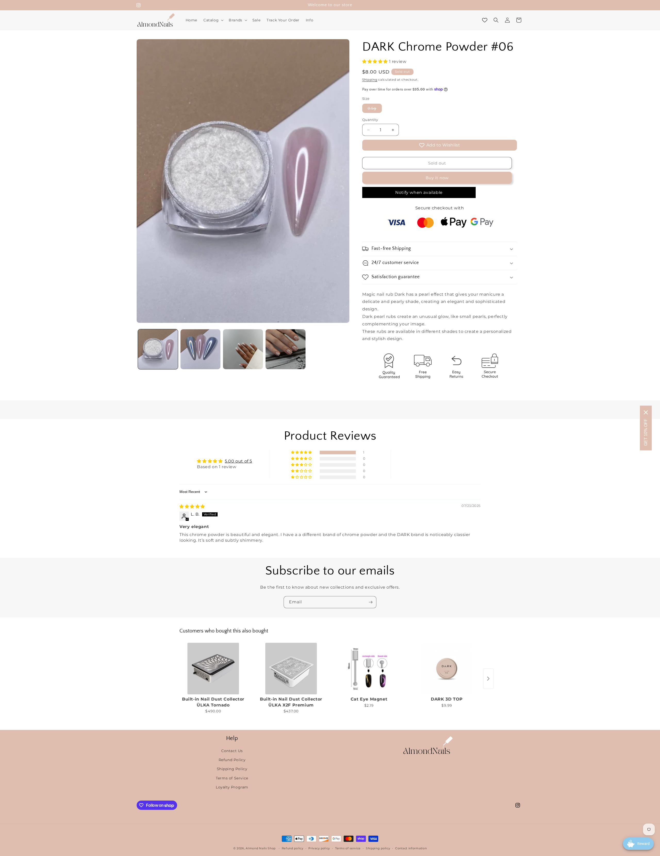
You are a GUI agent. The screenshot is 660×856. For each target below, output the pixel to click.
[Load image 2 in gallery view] (200, 349)
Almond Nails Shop (261, 848)
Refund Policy (232, 760)
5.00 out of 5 (238, 461)
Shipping (369, 79)
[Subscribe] (370, 602)
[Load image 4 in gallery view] (286, 349)
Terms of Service (232, 778)
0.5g (375, 109)
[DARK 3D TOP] (446, 668)
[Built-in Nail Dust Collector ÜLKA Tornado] (213, 668)
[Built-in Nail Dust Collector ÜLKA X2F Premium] (291, 668)
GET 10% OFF (646, 432)
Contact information (411, 848)
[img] (192, 506)
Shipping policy (378, 848)
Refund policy (292, 848)
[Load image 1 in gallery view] (158, 349)
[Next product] (488, 678)
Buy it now (437, 177)
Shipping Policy (232, 769)
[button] (213, 20)
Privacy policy (319, 848)
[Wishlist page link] (484, 20)
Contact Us (232, 750)
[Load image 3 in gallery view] (243, 349)
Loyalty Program (232, 787)
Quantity (370, 120)
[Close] (646, 412)
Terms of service (348, 848)
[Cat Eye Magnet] (368, 668)
